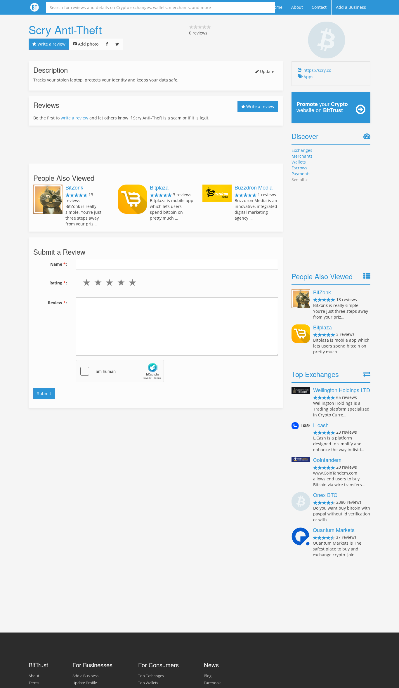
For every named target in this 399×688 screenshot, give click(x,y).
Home (276, 7)
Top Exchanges (151, 675)
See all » (300, 179)
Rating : (58, 283)
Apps (308, 76)
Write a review (50, 44)
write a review (74, 118)
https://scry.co (317, 70)
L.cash (321, 425)
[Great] (131, 282)
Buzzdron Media (254, 187)
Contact (319, 7)
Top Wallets (148, 682)
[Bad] (97, 282)
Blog (207, 675)
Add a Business (351, 7)
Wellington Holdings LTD (341, 390)
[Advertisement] (156, 144)
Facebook (212, 682)
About (297, 7)
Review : (57, 302)
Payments (301, 173)
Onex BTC (325, 494)
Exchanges (302, 150)
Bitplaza (159, 187)
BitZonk (74, 187)
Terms (34, 682)
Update (266, 71)
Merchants (302, 156)
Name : (58, 264)
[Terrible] (85, 282)
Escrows (299, 168)
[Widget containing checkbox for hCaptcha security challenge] (120, 371)
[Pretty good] (119, 282)
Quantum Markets (334, 530)
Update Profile (84, 682)
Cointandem (327, 459)
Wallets (299, 162)
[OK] (108, 282)
